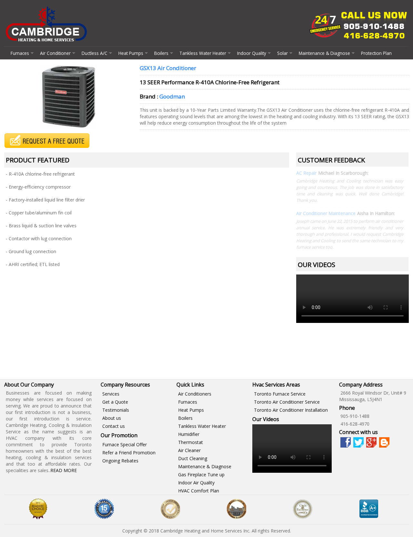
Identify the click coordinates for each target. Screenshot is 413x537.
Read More (63, 470)
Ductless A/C (94, 53)
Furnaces (20, 53)
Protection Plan (376, 53)
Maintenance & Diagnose (324, 53)
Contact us (113, 426)
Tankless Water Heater (202, 53)
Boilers (161, 53)
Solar (282, 53)
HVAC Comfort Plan (198, 491)
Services (110, 394)
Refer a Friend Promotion (129, 452)
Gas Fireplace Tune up (201, 474)
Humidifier (188, 434)
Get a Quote (115, 402)
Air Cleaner (189, 450)
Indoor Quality (251, 53)
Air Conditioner (55, 53)
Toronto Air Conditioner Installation (291, 410)
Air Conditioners (194, 394)
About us (111, 418)
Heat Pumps (130, 53)
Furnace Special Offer (124, 444)
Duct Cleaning (192, 458)
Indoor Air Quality (196, 483)
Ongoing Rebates (120, 461)
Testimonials (115, 410)
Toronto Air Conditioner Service (287, 402)
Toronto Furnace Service (280, 394)
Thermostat (190, 442)
